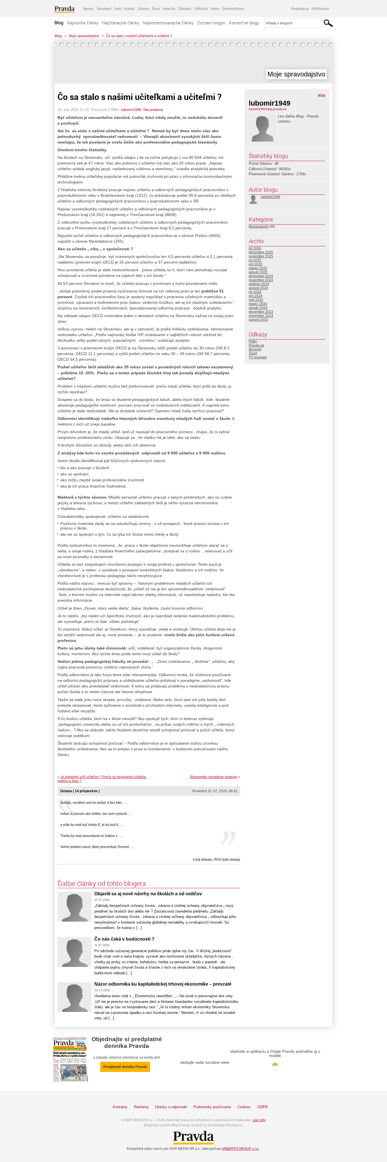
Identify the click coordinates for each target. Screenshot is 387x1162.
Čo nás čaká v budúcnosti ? (124, 939)
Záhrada (184, 9)
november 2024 (261, 280)
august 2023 (258, 320)
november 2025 (261, 256)
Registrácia (300, 9)
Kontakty (120, 1107)
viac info (259, 1120)
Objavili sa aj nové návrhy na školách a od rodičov (148, 893)
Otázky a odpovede (171, 1107)
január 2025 (258, 272)
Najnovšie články (82, 22)
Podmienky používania (212, 1107)
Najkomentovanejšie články (168, 22)
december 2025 (261, 252)
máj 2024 (256, 300)
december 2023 (261, 312)
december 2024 (261, 276)
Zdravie (143, 9)
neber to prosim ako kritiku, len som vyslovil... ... (96, 814)
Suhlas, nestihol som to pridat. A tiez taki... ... (93, 803)
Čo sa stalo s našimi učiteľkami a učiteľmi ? (139, 36)
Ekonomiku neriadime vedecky (213, 777)
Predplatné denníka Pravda (125, 1067)
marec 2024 (258, 304)
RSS (321, 96)
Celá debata (202, 860)
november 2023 (261, 316)
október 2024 (259, 284)
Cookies (244, 1107)
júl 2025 (255, 260)
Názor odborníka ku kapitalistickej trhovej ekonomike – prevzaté (162, 984)
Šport (253, 353)
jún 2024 (255, 296)
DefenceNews (233, 9)
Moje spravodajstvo (84, 36)
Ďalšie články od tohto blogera (102, 883)
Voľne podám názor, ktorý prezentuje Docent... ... (97, 847)
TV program (258, 357)
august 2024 (258, 288)
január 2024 (258, 308)
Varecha (169, 9)
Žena (156, 9)
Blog (58, 23)
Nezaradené (153, 110)
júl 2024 (255, 292)
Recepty (255, 349)
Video (215, 9)
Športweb (104, 9)
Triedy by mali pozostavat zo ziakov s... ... (91, 836)
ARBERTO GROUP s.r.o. (240, 1149)
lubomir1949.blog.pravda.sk (268, 109)
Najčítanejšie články (120, 22)
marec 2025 (258, 268)
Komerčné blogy (244, 22)
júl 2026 (255, 248)
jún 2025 (255, 264)
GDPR (262, 1107)
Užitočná (201, 9)
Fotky (253, 341)
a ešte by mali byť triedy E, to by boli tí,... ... (92, 825)
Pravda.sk (256, 345)
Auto (117, 9)
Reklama (141, 1107)
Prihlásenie (320, 9)
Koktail (129, 9)
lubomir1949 (131, 110)
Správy (88, 9)
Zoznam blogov (211, 22)
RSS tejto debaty (227, 860)
